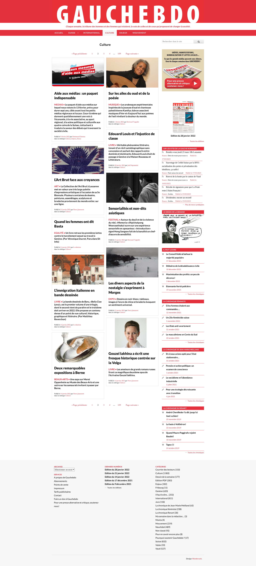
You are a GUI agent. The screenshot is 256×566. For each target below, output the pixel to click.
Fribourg (159, 487)
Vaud (157, 548)
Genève (159, 491)
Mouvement (161, 523)
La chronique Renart (164, 512)
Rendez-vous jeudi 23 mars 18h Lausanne (183, 152)
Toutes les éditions (197, 141)
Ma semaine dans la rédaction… (169, 516)
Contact (57, 495)
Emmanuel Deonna (78, 136)
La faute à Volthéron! (176, 424)
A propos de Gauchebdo (65, 477)
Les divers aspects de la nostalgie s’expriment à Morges (126, 287)
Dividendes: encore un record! (178, 197)
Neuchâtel (160, 527)
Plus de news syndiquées (194, 205)
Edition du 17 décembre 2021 (118, 480)
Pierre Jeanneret (78, 209)
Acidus (170, 194)
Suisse (79, 138)
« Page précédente (79, 53)
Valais (158, 545)
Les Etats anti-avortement (178, 326)
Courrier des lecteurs (165, 469)
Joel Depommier (133, 165)
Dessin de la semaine (164, 476)
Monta (158, 520)
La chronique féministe (165, 509)
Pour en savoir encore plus (167, 534)
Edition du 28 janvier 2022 (183, 135)
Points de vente (61, 484)
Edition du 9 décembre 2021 (118, 484)
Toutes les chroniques (196, 294)
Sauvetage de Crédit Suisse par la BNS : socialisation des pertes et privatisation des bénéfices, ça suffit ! (181, 166)
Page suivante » (132, 53)
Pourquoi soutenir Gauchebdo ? (170, 537)
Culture (68, 138)
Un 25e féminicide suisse (177, 317)
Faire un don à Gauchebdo (66, 499)
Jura (157, 502)
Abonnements (60, 481)
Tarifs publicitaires (62, 491)
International (161, 498)
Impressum (59, 488)
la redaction (77, 247)
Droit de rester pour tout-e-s (178, 155)
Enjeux (73, 138)
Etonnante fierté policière (178, 286)
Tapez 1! (170, 444)
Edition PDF (161, 480)
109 (119, 53)
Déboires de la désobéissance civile (182, 266)
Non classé (160, 530)
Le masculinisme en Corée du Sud (181, 334)
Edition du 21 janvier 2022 (117, 473)
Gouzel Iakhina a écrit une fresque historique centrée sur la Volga (132, 358)
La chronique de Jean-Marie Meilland (172, 505)
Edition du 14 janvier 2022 (117, 476)
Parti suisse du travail (175, 173)
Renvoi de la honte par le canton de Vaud (183, 176)
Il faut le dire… (161, 494)
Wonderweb (197, 559)
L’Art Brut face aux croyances (76, 180)
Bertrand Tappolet (133, 122)
